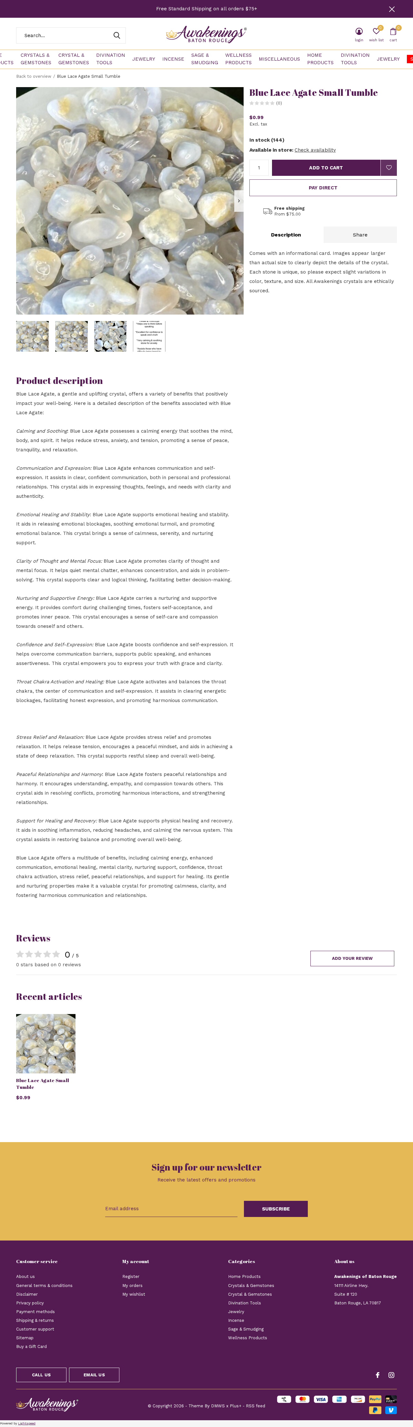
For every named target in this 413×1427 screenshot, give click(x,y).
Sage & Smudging (204, 59)
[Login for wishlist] (389, 168)
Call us (41, 1374)
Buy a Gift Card (31, 1346)
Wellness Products (238, 59)
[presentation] (239, 201)
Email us (94, 1374)
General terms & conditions (44, 1285)
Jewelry (143, 59)
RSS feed (255, 1405)
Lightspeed (26, 1423)
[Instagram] (391, 1375)
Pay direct (323, 188)
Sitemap (25, 1337)
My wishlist (133, 1294)
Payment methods (35, 1311)
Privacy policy (30, 1303)
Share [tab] (360, 235)
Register (130, 1276)
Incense (173, 59)
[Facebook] (377, 1375)
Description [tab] (286, 235)
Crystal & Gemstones (73, 59)
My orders (132, 1285)
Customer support (35, 1329)
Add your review (352, 958)
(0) (279, 103)
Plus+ (235, 1405)
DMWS (218, 1405)
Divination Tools (110, 59)
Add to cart (326, 168)
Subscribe (276, 1209)
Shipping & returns (35, 1320)
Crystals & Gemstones (36, 59)
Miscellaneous (279, 59)
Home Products (320, 59)
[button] (32, 336)
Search (117, 35)
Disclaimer (27, 1294)
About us (25, 1276)
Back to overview (33, 76)
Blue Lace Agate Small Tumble (42, 1083)
